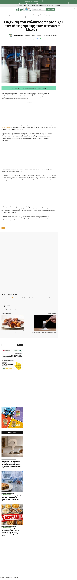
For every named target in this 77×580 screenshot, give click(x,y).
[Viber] (41, 235)
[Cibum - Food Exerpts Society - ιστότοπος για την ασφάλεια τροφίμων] (23, 9)
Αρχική (10, 15)
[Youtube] (65, 3)
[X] (17, 235)
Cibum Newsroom (18, 35)
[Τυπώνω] (38, 235)
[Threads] (67, 3)
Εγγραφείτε (15, 298)
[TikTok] (63, 3)
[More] (48, 235)
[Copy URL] (45, 235)
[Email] (34, 235)
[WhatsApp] (24, 235)
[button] (71, 10)
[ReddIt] (31, 235)
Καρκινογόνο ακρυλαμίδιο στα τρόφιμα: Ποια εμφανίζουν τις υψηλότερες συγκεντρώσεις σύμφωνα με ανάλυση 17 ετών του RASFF (11, 532)
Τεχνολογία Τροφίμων (8, 493)
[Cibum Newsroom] (11, 35)
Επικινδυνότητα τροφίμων (9, 526)
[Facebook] (57, 3)
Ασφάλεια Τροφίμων (20, 15)
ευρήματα (5, 125)
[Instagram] (59, 3)
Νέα (13, 15)
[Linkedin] (61, 3)
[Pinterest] (21, 235)
